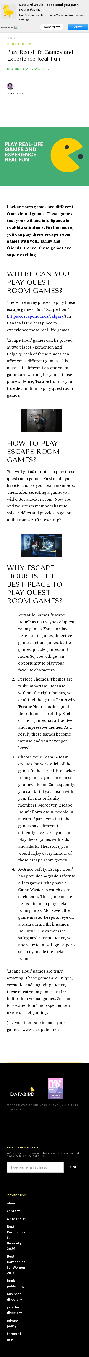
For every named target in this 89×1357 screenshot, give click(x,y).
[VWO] (19, 27)
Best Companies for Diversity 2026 (16, 1238)
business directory (14, 1296)
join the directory (14, 1310)
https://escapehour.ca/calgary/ (36, 316)
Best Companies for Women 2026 (16, 1264)
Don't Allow (52, 27)
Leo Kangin (15, 93)
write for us (16, 1219)
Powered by (7, 27)
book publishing (15, 1283)
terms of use (14, 1336)
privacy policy (13, 1323)
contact (13, 1211)
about (12, 1203)
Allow (78, 27)
